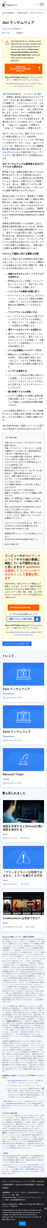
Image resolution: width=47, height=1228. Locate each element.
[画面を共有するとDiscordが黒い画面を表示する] (23, 811)
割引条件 (14, 1148)
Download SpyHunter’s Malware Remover (20, 69)
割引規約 (24, 1034)
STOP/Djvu (7, 140)
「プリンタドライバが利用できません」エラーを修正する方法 (22, 874)
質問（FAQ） (20, 1169)
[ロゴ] (9, 4)
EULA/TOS (24, 1032)
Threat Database (8, 13)
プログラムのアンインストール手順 (22, 1181)
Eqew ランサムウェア (17, 731)
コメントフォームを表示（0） (17, 644)
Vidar (4, 152)
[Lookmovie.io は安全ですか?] (23, 903)
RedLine (13, 152)
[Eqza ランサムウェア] (23, 674)
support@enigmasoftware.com (16, 1103)
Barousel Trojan (13, 774)
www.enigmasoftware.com (16, 1080)
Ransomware (22, 13)
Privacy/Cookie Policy (25, 86)
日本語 (37, 4)
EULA (39, 84)
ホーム (5, 1181)
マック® (11, 80)
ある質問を (40, 999)
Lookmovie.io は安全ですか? (21, 918)
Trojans (6, 779)
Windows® (34, 77)
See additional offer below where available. (21, 84)
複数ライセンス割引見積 (20, 619)
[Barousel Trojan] (23, 759)
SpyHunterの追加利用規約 (25, 1185)
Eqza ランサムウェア (16, 688)
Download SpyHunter (20, 607)
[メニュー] (42, 4)
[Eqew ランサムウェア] (23, 716)
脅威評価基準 (30, 1169)
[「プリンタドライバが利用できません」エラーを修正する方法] (23, 857)
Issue (5, 834)
